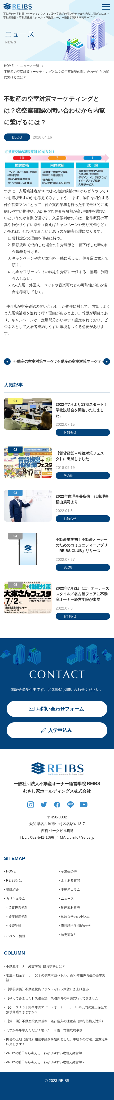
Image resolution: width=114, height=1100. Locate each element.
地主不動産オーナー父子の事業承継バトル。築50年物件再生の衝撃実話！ (55, 977)
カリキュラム (15, 898)
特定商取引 (69, 935)
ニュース (67, 898)
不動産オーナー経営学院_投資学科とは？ (35, 966)
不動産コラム (70, 889)
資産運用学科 (18, 917)
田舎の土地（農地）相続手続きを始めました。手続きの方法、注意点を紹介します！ (57, 1041)
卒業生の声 (69, 871)
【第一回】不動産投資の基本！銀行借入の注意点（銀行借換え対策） (55, 1021)
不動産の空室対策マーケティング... (42, 361)
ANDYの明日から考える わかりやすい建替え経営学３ (45, 1053)
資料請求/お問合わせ (75, 926)
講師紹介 (12, 889)
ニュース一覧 (29, 66)
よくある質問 (70, 880)
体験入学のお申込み (75, 917)
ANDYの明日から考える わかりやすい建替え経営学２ (45, 1062)
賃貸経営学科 (18, 908)
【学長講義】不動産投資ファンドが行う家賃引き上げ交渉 (47, 989)
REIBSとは (14, 880)
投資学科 (14, 926)
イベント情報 (15, 936)
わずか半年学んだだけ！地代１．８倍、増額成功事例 (44, 1030)
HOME (9, 66)
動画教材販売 (70, 908)
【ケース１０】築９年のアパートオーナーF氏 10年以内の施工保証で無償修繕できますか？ (56, 1009)
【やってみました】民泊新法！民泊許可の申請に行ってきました (52, 998)
